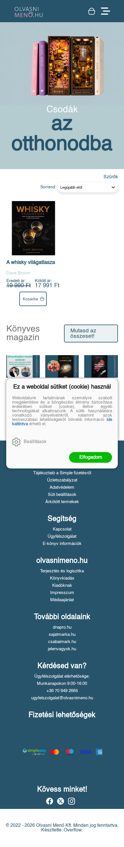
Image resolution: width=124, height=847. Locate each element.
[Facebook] (49, 801)
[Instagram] (71, 801)
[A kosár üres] (91, 11)
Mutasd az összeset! (83, 333)
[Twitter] (60, 801)
